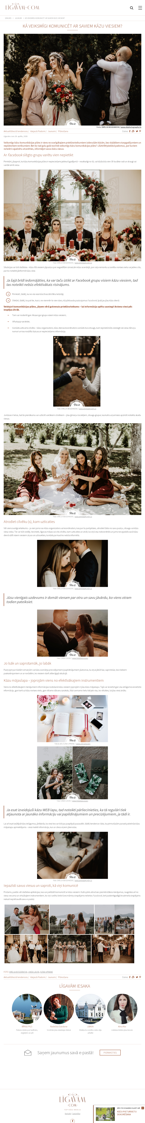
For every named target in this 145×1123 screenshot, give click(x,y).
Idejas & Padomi (37, 131)
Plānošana (63, 131)
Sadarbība (76, 1113)
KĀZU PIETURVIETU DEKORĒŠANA (127, 1113)
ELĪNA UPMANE (46, 972)
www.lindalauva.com (80, 658)
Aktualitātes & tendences (16, 131)
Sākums (8, 18)
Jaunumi (18, 18)
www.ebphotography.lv (131, 127)
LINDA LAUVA (33, 972)
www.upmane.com (83, 744)
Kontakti (68, 1113)
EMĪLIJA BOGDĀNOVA (18, 972)
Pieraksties (110, 1052)
